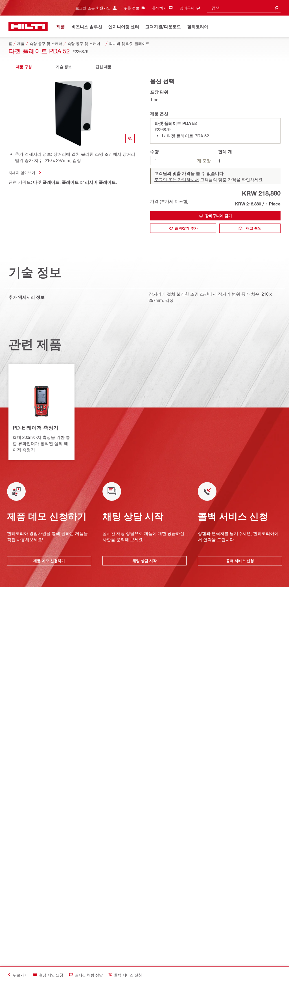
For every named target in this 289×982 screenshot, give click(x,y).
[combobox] (244, 7)
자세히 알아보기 (21, 172)
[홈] (28, 26)
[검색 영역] (276, 7)
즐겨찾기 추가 (186, 228)
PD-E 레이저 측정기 (35, 427)
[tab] (24, 67)
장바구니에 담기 (218, 215)
